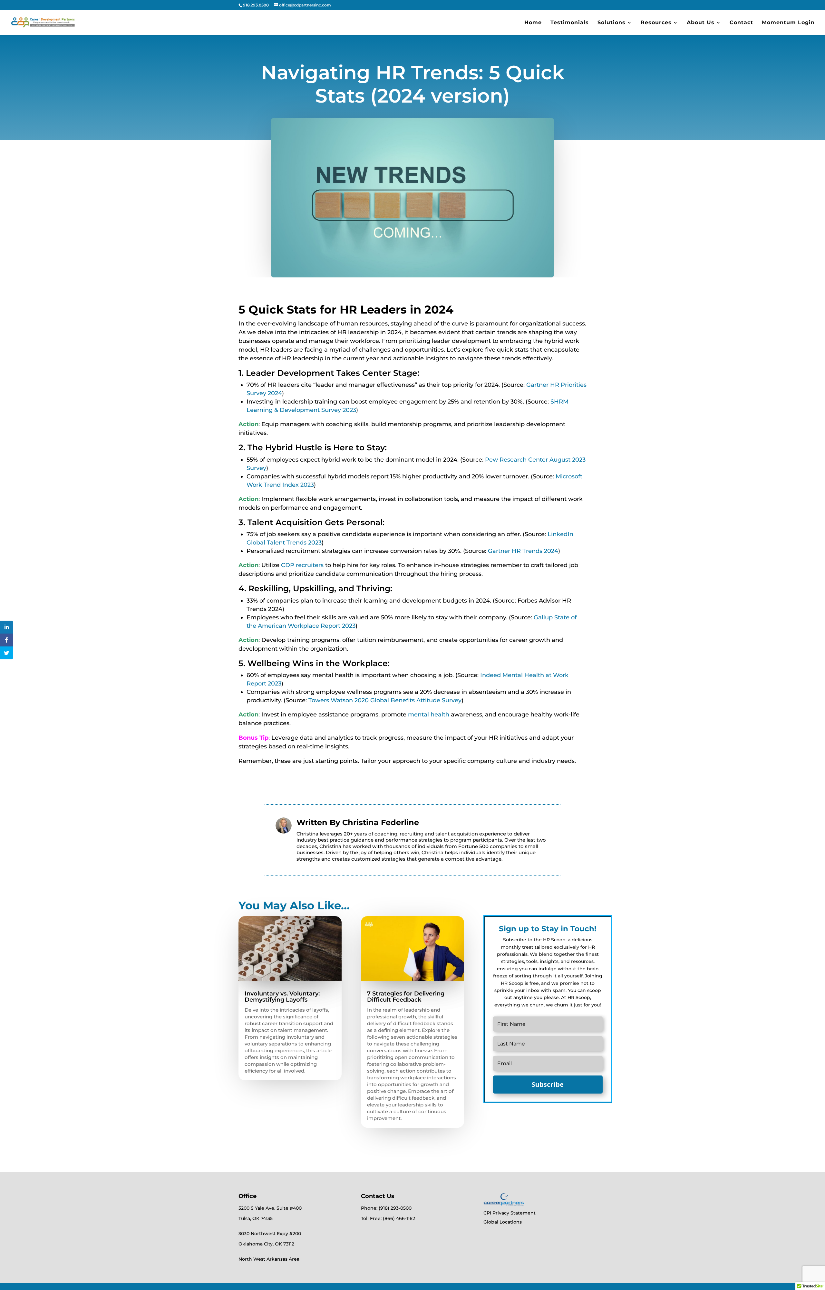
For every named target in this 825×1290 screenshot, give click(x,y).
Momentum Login (788, 22)
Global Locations (502, 1222)
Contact (741, 22)
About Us (700, 22)
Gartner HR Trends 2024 (523, 551)
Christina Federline (380, 822)
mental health (428, 714)
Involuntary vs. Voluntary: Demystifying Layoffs (282, 997)
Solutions (611, 22)
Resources (656, 22)
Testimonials (569, 22)
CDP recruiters (302, 565)
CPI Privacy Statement (509, 1213)
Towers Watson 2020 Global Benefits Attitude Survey (384, 700)
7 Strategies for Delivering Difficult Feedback (405, 997)
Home (533, 22)
